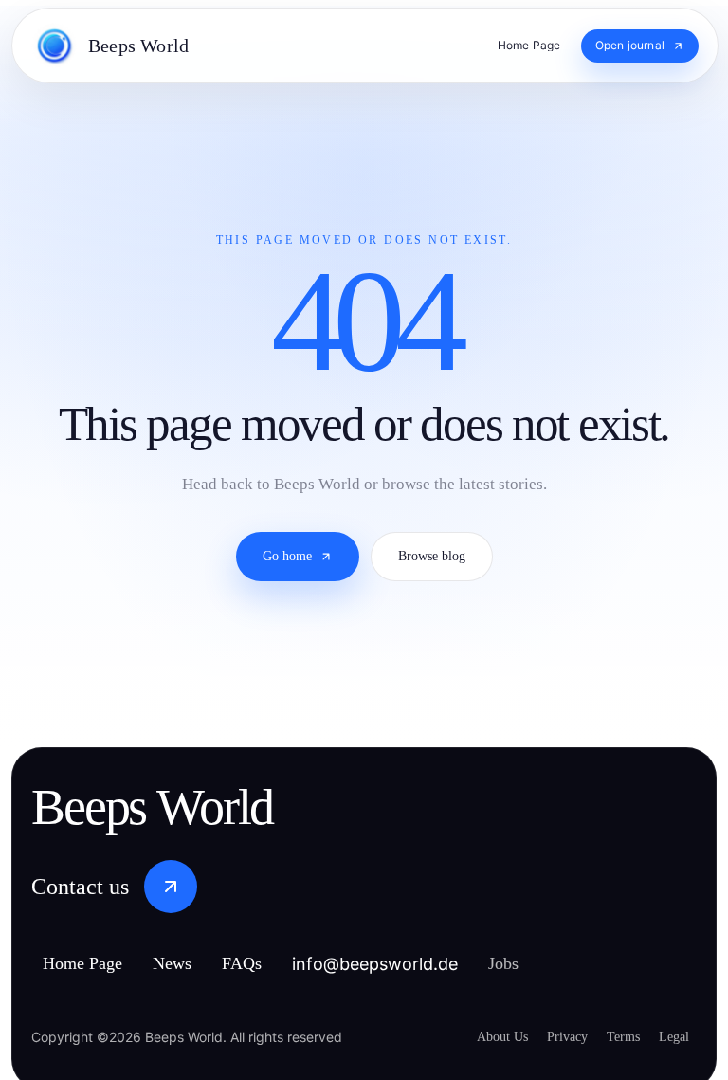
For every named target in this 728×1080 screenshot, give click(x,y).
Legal (672, 1035)
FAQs (267, 964)
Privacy (550, 1035)
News (193, 964)
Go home (281, 580)
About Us (478, 1035)
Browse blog (438, 580)
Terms (614, 1035)
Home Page (91, 964)
